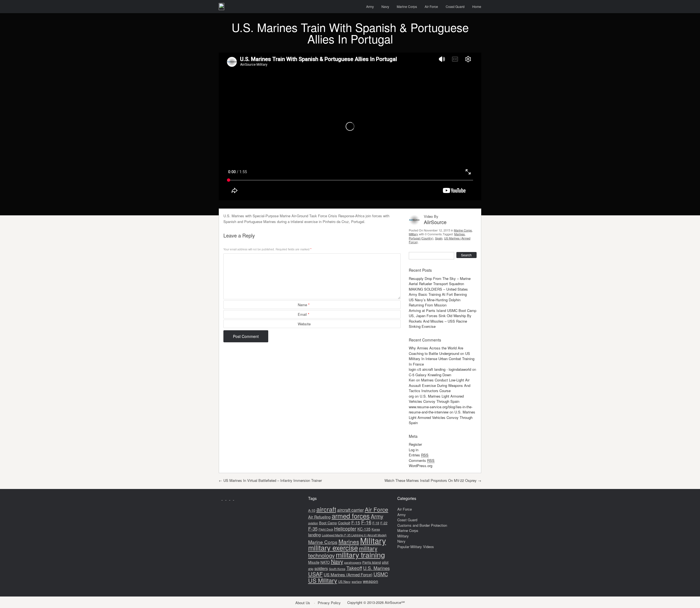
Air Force (431, 6)
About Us (302, 602)
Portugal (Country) (421, 238)
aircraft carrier (350, 510)
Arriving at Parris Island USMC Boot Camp (442, 310)
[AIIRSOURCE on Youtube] (221, 498)
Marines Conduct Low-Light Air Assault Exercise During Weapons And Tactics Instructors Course (439, 385)
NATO (325, 562)
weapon (370, 581)
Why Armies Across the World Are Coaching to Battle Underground (436, 350)
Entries (418, 455)
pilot (385, 562)
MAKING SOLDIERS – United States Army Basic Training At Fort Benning (438, 291)
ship (310, 568)
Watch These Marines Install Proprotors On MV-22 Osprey (432, 480)
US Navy (344, 581)
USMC (381, 574)
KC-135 (364, 529)
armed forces (351, 515)
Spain (438, 238)
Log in (413, 449)
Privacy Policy (329, 602)
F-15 (355, 522)
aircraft (326, 509)
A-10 (311, 510)
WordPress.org (420, 465)
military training (360, 554)
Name (304, 304)
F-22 (383, 522)
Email (303, 314)
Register (415, 444)
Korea (376, 529)
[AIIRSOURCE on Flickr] (235, 498)
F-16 (366, 522)
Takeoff (354, 567)
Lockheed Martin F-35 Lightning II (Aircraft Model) (354, 535)
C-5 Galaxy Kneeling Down (430, 374)
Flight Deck (326, 529)
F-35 (312, 528)
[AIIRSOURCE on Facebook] (224, 498)
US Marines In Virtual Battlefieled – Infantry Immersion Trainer (270, 480)
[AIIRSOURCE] (221, 6)
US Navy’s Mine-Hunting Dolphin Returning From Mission (434, 302)
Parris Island (371, 562)
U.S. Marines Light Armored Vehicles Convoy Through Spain (436, 398)
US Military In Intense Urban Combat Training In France (441, 359)
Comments (421, 460)
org (411, 396)
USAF (315, 574)
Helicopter (345, 528)
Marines (459, 234)
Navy (385, 6)
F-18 (375, 522)
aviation (313, 523)
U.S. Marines (376, 568)
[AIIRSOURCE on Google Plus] (228, 498)
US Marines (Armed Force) (348, 574)
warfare (357, 581)
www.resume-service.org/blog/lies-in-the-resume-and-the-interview (440, 409)
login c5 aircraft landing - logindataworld (440, 369)
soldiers (321, 568)
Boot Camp (328, 522)
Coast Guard (455, 6)
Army (370, 6)
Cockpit (344, 522)
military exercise (333, 547)
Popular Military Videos (415, 546)
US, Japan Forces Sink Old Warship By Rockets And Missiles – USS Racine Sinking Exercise (440, 321)
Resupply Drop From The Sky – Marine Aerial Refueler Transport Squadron (440, 281)
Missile (313, 562)
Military (413, 234)
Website (304, 324)
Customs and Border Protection (422, 525)
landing (314, 534)
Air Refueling (319, 517)
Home (476, 6)
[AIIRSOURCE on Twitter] (232, 498)
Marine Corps (407, 6)
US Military (322, 580)
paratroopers (352, 562)
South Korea (337, 569)
